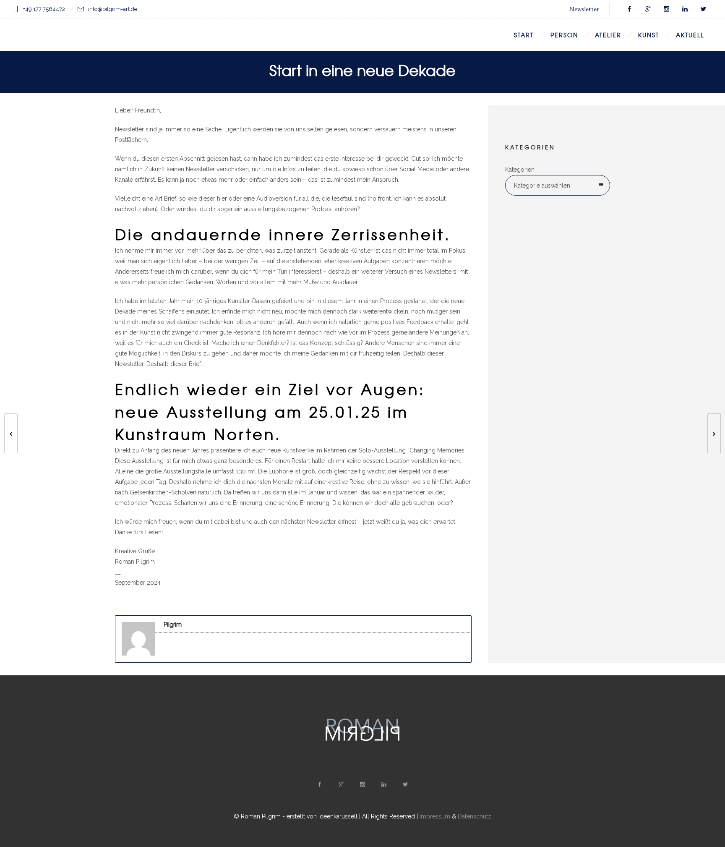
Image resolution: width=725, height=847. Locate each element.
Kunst (648, 35)
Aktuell (690, 35)
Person (564, 35)
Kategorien (520, 169)
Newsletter (584, 9)
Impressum (435, 816)
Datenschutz (474, 816)
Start (524, 35)
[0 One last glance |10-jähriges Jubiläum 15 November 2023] (6, 433)
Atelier (608, 35)
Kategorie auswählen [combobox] (542, 185)
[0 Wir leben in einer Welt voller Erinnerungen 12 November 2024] (718, 433)
